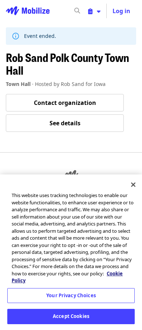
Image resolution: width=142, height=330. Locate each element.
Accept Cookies (71, 316)
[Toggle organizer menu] (94, 11)
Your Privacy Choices (71, 295)
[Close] (133, 185)
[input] (90, 11)
